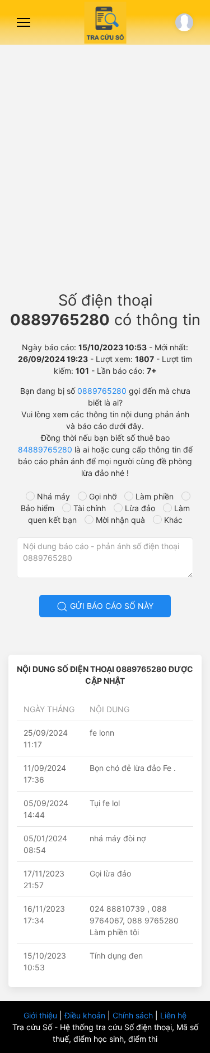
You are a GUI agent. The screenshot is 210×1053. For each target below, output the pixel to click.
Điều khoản (86, 1015)
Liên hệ (173, 1015)
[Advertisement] (105, 163)
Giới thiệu (41, 1015)
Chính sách (134, 1015)
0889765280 (102, 391)
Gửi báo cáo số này (110, 606)
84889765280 (45, 449)
